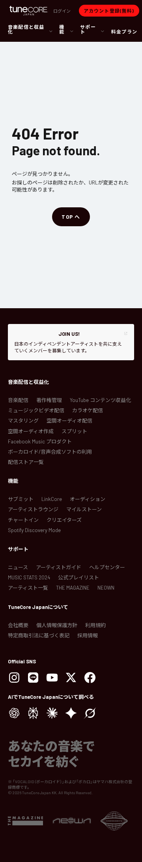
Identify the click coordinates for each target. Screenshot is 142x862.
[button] (62, 11)
